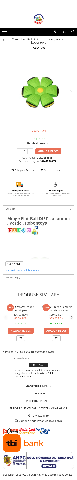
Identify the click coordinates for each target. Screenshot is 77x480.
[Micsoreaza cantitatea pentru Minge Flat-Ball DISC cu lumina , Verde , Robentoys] (19, 151)
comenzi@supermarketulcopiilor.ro (40, 421)
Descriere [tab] (10, 208)
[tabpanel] (38, 89)
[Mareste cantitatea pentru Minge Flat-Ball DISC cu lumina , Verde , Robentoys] (30, 151)
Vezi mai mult (14, 263)
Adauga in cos (48, 151)
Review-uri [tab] (13, 277)
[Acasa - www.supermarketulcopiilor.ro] (38, 19)
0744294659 (40, 415)
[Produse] (5, 32)
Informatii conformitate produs (22, 270)
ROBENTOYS (38, 47)
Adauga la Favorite (24, 170)
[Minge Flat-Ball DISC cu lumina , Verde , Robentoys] (38, 89)
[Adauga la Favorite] (20, 338)
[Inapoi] (2, 40)
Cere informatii (51, 170)
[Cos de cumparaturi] (64, 31)
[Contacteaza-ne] (56, 31)
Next (71, 93)
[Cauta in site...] (73, 31)
